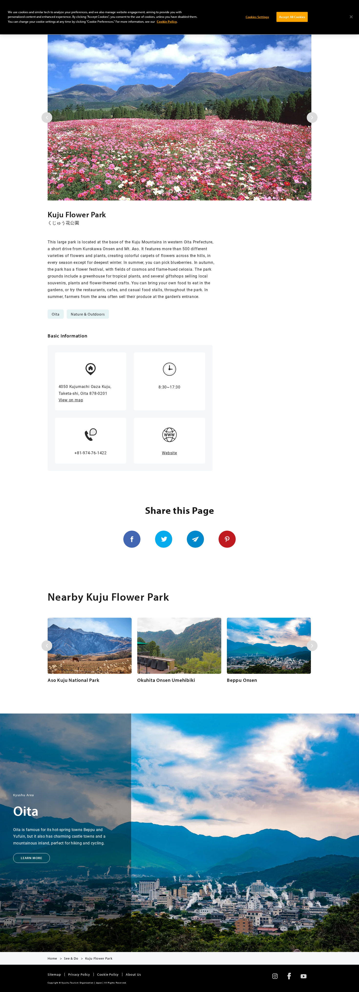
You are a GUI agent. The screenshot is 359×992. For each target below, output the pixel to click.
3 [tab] (179, 191)
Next (312, 117)
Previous (47, 117)
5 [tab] (197, 191)
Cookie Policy (108, 974)
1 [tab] (162, 191)
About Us (133, 974)
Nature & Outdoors (88, 314)
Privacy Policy (79, 974)
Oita (55, 314)
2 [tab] (171, 191)
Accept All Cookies (292, 17)
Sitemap (54, 974)
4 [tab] (188, 191)
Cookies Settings (257, 17)
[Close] (351, 16)
